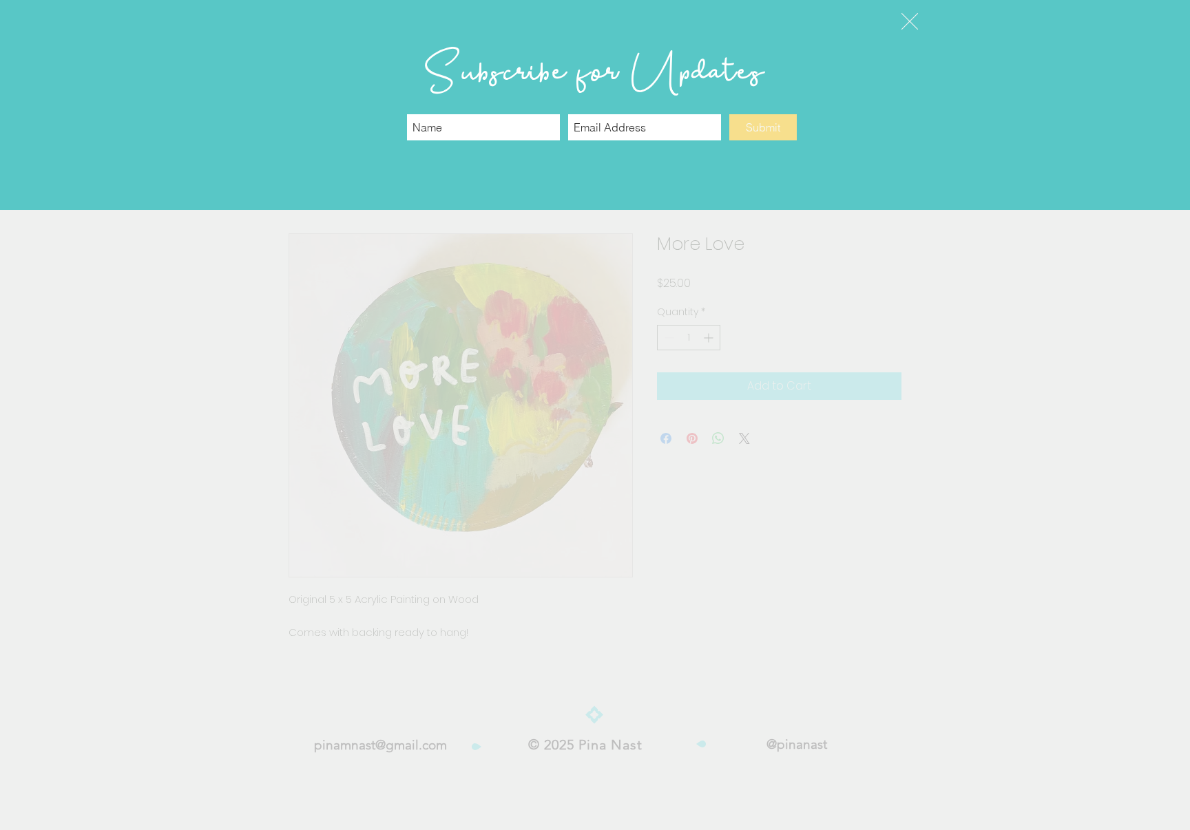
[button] (909, 21)
